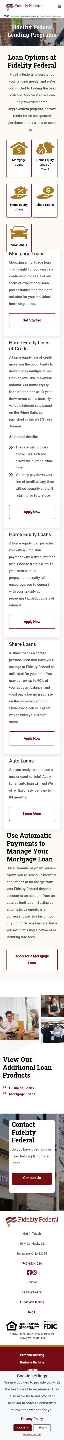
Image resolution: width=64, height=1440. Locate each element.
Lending (32, 1370)
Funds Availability (32, 1302)
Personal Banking (32, 1355)
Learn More (32, 814)
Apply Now (32, 512)
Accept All (22, 1427)
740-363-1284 (32, 1263)
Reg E (32, 1312)
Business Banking (32, 1362)
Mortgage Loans (22, 1094)
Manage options (32, 1434)
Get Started (32, 320)
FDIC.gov (25, 1338)
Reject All (42, 1427)
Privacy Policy (32, 1292)
